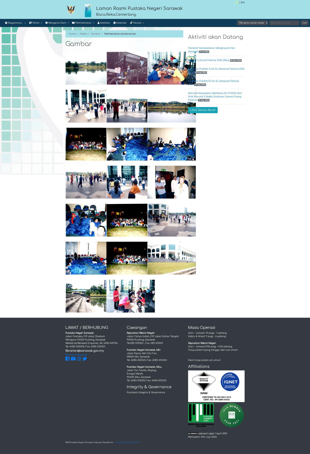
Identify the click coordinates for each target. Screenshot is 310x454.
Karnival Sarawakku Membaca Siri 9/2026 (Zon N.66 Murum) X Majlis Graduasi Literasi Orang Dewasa (215, 96)
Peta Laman (134, 442)
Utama (72, 34)
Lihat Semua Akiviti (203, 110)
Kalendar (121, 23)
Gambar (95, 34)
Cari (304, 23)
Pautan (137, 23)
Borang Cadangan (76, 355)
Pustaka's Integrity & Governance (146, 392)
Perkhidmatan (83, 23)
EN (237, 2)
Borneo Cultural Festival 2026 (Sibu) (208, 60)
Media (83, 34)
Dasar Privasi (121, 442)
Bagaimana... (15, 23)
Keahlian (104, 23)
